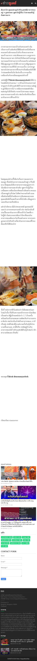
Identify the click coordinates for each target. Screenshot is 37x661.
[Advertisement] (18, 156)
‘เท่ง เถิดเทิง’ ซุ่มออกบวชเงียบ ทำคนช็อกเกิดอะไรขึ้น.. (17, 481)
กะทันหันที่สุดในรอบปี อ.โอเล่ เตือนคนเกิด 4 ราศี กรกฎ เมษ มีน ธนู (17, 502)
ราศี (3, 546)
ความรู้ (3, 543)
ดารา (23, 543)
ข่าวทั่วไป (4, 540)
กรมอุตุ (24, 537)
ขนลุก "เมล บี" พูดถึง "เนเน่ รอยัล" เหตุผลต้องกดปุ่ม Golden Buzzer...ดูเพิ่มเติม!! (23, 641)
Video (15, 537)
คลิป (25, 540)
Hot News (5, 537)
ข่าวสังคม (15, 540)
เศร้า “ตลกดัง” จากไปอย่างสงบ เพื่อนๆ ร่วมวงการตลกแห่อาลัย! (23, 650)
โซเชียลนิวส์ (14, 543)
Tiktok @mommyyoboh (19, 80)
